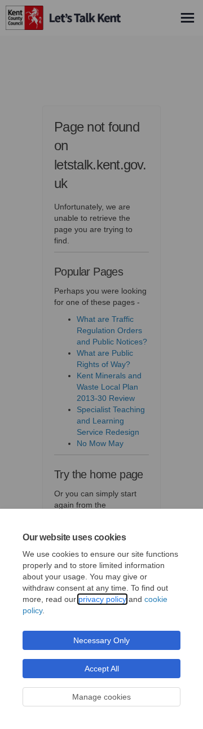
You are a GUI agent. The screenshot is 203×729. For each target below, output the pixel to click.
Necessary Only (101, 640)
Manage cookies (101, 696)
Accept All (102, 668)
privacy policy (102, 599)
